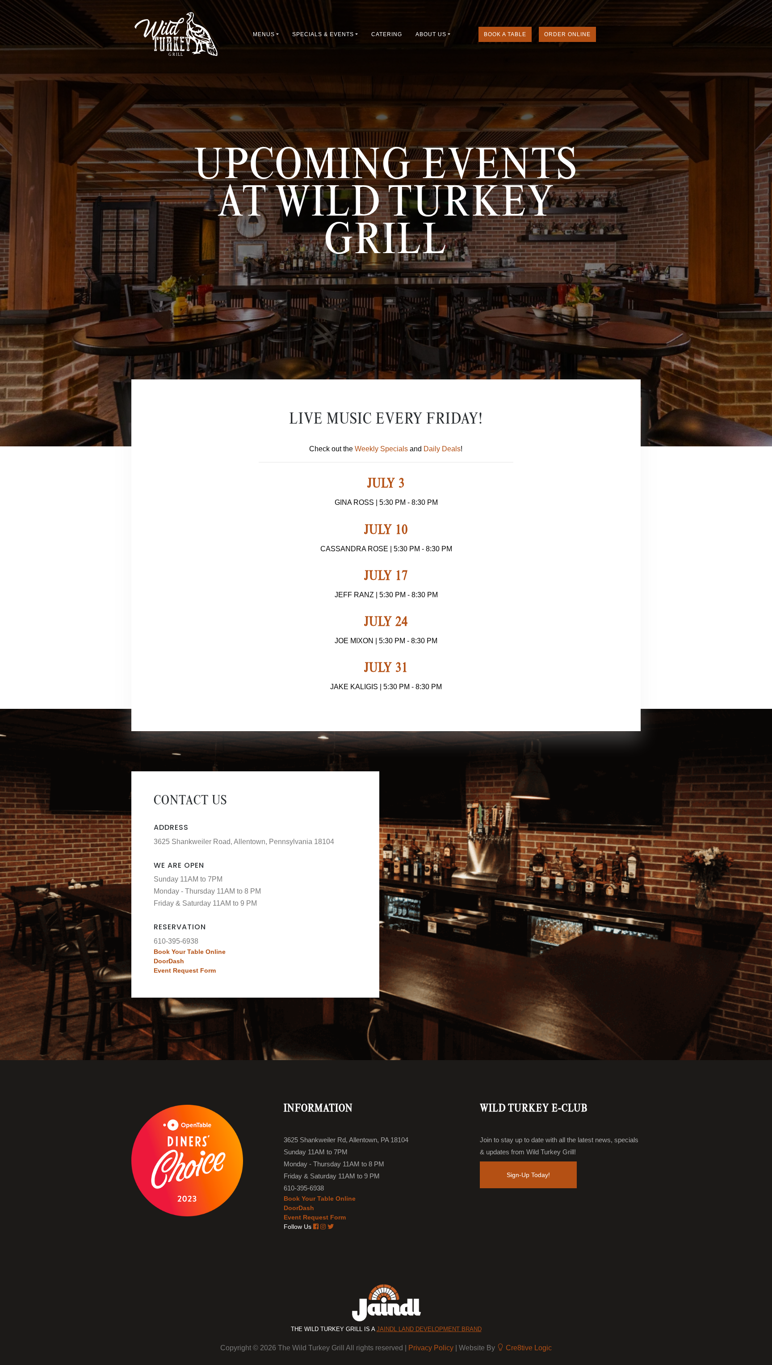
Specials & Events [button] (323, 34)
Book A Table (505, 34)
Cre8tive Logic (528, 1348)
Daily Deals (442, 449)
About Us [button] (430, 34)
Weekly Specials (381, 449)
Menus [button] (264, 34)
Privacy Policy (431, 1348)
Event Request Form (185, 970)
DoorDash (169, 961)
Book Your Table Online (190, 951)
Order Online (567, 34)
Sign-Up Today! (528, 1174)
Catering (386, 34)
